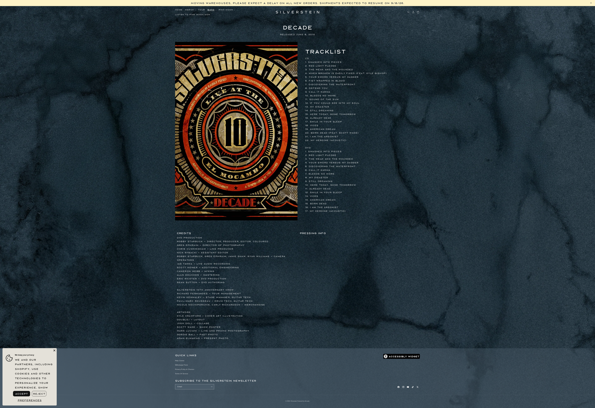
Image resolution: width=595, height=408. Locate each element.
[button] (190, 9)
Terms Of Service (181, 373)
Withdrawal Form (181, 365)
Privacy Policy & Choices (184, 369)
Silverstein (294, 401)
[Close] (54, 350)
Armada (307, 401)
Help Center (179, 360)
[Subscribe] (211, 386)
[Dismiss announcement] (591, 3)
